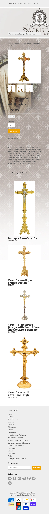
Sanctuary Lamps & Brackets (19, 443)
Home (10, 414)
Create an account (24, 3)
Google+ (10, 483)
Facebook (14, 478)
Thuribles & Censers (15, 438)
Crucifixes (11, 422)
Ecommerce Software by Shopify (22, 495)
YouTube (19, 478)
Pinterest (29, 478)
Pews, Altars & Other (16, 446)
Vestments (12, 432)
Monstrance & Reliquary (17, 435)
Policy (10, 456)
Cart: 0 (38, 3)
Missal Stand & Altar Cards (18, 440)
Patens (10, 430)
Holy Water (12, 448)
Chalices (11, 424)
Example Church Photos (17, 459)
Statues (11, 451)
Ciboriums (12, 427)
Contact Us (12, 453)
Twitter (10, 478)
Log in (11, 3)
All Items (11, 417)
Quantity (11, 122)
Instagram (24, 478)
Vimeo (34, 478)
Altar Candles (13, 419)
